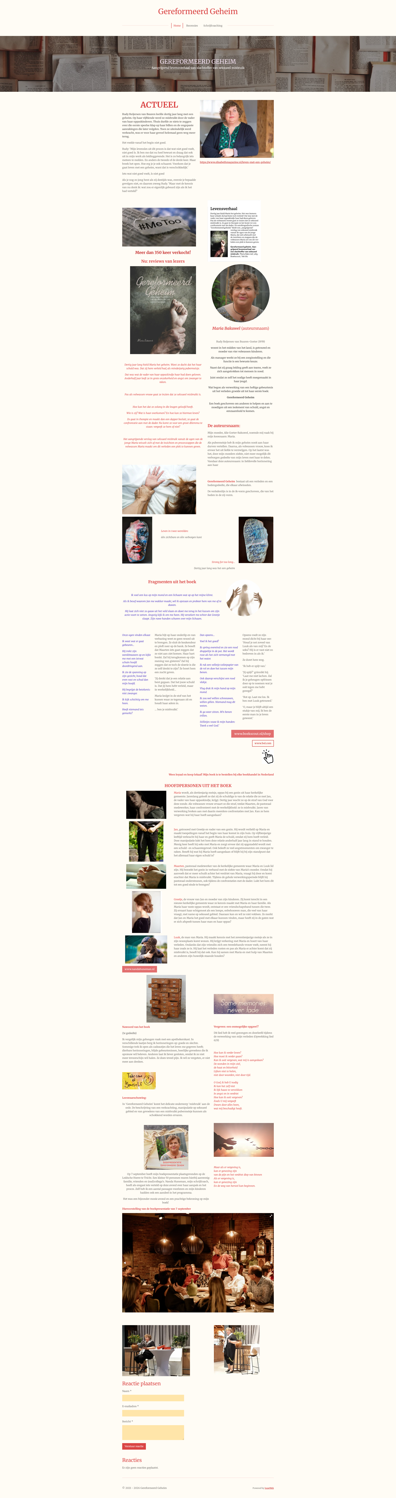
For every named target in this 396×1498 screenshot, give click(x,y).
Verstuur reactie (134, 1446)
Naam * (126, 1391)
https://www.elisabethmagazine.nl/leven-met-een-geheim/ (235, 162)
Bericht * (127, 1421)
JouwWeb (269, 1488)
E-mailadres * (130, 1406)
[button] (271, 1215)
